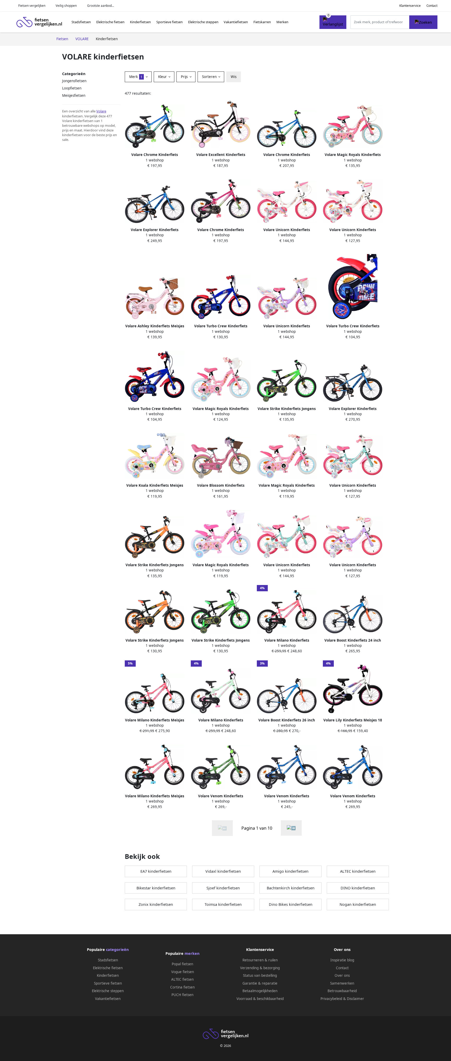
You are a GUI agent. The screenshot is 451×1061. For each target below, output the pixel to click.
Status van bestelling (260, 975)
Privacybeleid (331, 998)
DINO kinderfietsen (358, 887)
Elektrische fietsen (110, 22)
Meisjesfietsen (73, 95)
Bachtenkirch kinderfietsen (290, 887)
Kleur (163, 76)
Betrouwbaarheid (342, 990)
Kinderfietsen (140, 22)
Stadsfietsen (81, 22)
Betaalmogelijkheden (259, 990)
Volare (101, 111)
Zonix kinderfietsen (156, 904)
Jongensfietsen (74, 81)
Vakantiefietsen (236, 22)
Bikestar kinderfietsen (156, 887)
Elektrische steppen (203, 22)
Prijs (185, 76)
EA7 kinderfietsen (155, 871)
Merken (282, 22)
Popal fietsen (182, 964)
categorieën (117, 949)
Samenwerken (342, 983)
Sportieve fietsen (169, 22)
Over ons (342, 975)
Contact (431, 6)
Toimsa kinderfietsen (223, 904)
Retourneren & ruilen (260, 960)
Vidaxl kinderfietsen (223, 871)
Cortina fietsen (182, 987)
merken (192, 953)
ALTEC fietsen (182, 979)
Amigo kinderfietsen (290, 871)
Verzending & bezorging (260, 968)
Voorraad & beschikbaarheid (260, 998)
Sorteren (210, 76)
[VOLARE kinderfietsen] (291, 828)
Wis (233, 76)
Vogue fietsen (182, 971)
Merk (136, 76)
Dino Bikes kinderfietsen (290, 904)
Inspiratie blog (342, 960)
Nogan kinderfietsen (358, 904)
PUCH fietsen (182, 994)
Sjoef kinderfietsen (223, 887)
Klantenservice (410, 6)
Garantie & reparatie (259, 983)
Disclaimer (355, 998)
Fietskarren (262, 22)
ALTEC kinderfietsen (358, 871)
